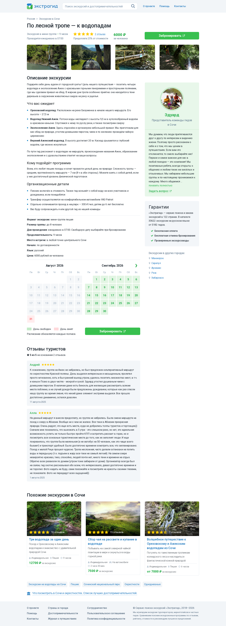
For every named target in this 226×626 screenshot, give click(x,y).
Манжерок (157, 258)
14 (62, 295)
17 (30, 303)
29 (70, 311)
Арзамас (156, 267)
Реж (154, 272)
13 (54, 295)
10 (30, 295)
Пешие (75, 584)
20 (54, 303)
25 (38, 311)
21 (62, 303)
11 (38, 295)
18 (38, 303)
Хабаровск (157, 277)
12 (46, 295)
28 (62, 311)
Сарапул (156, 263)
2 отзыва (100, 34)
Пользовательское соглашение (106, 613)
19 (46, 303)
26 (46, 311)
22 (70, 303)
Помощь (164, 6)
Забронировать (170, 35)
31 (30, 319)
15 (70, 295)
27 (54, 311)
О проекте (149, 6)
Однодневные (152, 584)
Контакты (180, 6)
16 (78, 295)
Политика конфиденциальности (106, 618)
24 (30, 311)
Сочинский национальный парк (102, 584)
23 (78, 303)
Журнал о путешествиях (62, 618)
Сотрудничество (97, 607)
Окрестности (132, 584)
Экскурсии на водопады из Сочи (47, 584)
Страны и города (58, 607)
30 (78, 311)
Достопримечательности (63, 613)
